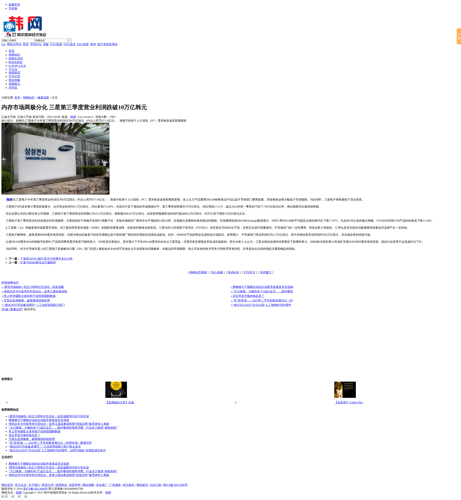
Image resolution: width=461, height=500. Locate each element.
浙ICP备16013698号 (175, 484)
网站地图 (88, 484)
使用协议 (61, 484)
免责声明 (74, 484)
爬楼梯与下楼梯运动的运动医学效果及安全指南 (39, 420)
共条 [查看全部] (12, 309)
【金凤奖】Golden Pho (349, 402)
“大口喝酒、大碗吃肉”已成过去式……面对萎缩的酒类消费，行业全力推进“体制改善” (63, 427)
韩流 (26, 44)
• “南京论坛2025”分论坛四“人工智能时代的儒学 (261, 304)
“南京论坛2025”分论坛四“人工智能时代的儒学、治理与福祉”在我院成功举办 (57, 450)
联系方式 (47, 484)
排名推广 (102, 484)
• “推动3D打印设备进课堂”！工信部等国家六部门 (33, 304)
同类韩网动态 (10, 282)
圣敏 (46, 44)
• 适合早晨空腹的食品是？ (247, 295)
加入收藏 (217, 272)
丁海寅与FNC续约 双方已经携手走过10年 (46, 258)
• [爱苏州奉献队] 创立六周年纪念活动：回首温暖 (33, 286)
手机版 (13, 8)
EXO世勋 (56, 44)
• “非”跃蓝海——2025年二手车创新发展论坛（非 (262, 300)
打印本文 (249, 272)
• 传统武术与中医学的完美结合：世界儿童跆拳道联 (34, 291)
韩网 (73, 116)
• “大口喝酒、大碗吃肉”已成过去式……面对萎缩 (262, 291)
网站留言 (142, 484)
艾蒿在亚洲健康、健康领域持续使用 (32, 439)
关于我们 (34, 484)
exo (3, 44)
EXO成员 (69, 44)
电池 (93, 44)
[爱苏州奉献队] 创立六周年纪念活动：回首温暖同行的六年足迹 (49, 416)
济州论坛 (36, 44)
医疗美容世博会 (107, 44)
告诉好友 (233, 272)
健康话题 (43, 97)
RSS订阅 (155, 484)
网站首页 (7, 484)
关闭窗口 (266, 272)
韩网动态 (29, 97)
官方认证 (20, 484)
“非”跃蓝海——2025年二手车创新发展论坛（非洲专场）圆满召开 (50, 442)
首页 (17, 97)
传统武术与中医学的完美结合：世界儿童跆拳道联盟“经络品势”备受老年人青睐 (59, 423)
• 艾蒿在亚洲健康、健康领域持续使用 (26, 300)
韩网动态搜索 (198, 272)
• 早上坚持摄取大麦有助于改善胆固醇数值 (29, 295)
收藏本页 (14, 4)
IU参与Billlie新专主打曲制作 (38, 262)
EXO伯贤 (83, 44)
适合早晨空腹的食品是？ (24, 435)
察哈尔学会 (14, 44)
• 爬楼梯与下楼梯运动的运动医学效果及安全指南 (262, 286)
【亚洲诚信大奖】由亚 (119, 402)
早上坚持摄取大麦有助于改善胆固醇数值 (35, 431)
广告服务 (115, 484)
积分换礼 (129, 484)
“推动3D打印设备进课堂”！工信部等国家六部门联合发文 (45, 446)
